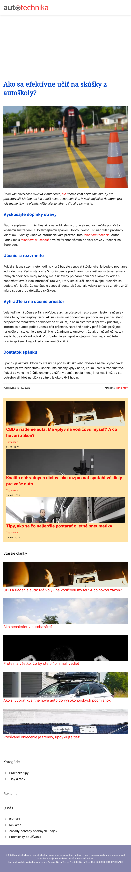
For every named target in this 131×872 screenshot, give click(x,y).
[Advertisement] (65, 41)
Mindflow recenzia (97, 235)
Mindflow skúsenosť (35, 240)
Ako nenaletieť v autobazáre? (28, 627)
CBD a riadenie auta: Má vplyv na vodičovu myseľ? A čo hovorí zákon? (62, 590)
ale (64, 194)
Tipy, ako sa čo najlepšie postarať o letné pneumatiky (59, 526)
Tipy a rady (122, 388)
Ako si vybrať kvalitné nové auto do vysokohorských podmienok (57, 700)
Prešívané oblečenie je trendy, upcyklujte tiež (41, 737)
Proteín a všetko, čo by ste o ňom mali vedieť (41, 663)
